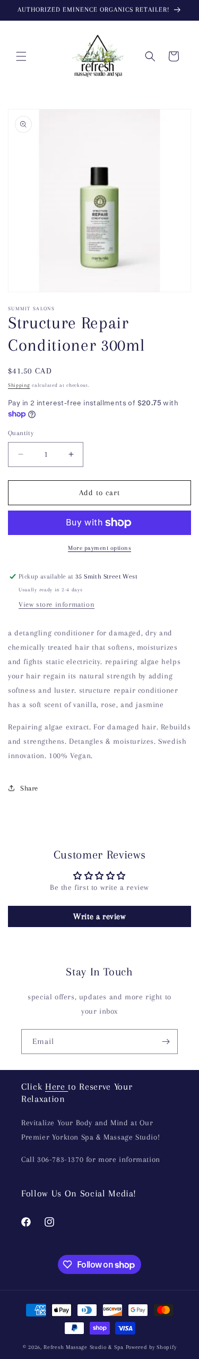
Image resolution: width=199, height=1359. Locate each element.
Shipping (19, 385)
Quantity (20, 433)
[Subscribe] (165, 1041)
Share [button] (29, 788)
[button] (21, 56)
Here (56, 1087)
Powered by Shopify (151, 1347)
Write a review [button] (99, 916)
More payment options (99, 548)
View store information (56, 604)
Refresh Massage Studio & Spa (84, 1347)
